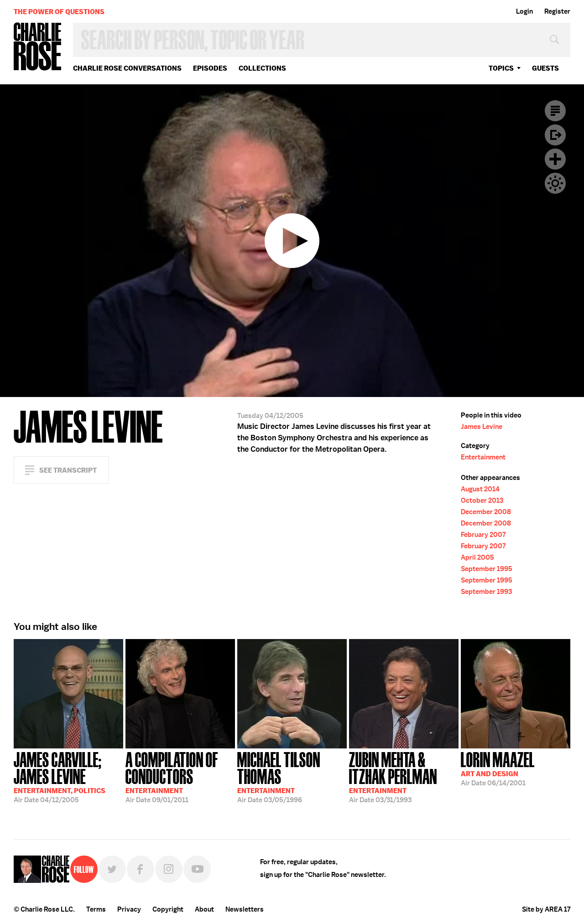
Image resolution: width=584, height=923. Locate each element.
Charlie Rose (38, 47)
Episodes (210, 68)
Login (524, 11)
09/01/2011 (171, 776)
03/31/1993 (393, 776)
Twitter (112, 869)
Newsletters (244, 909)
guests (545, 68)
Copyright (167, 909)
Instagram (168, 869)
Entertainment (483, 457)
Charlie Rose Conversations (127, 68)
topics (501, 68)
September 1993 (486, 591)
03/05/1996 (278, 776)
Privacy (129, 909)
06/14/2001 (498, 768)
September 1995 (486, 568)
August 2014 (480, 489)
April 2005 (477, 557)
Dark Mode (555, 183)
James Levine (481, 426)
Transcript (555, 110)
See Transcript (68, 470)
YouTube (197, 869)
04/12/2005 (59, 776)
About (204, 909)
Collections (262, 68)
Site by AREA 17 (546, 909)
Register (557, 11)
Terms (96, 909)
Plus (555, 159)
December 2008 (486, 511)
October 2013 (482, 500)
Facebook (140, 869)
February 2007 (483, 534)
